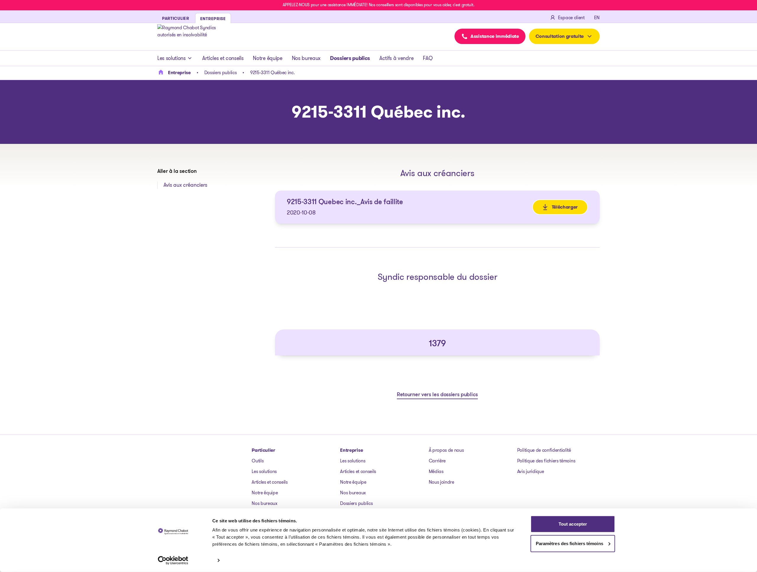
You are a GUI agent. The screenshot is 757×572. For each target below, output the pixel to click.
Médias (436, 471)
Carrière (437, 460)
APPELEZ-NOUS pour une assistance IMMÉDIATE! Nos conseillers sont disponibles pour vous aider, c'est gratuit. (378, 5)
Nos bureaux (306, 58)
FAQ (427, 58)
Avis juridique (530, 471)
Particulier (263, 450)
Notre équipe (267, 58)
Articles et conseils (223, 58)
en (597, 17)
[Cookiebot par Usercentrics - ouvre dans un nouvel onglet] (173, 560)
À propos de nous (446, 450)
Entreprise (351, 450)
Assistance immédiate (494, 36)
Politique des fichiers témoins (546, 460)
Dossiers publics (350, 58)
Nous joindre (441, 482)
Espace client (571, 17)
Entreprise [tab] (213, 19)
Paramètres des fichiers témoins (569, 543)
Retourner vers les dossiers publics (437, 395)
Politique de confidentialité (544, 450)
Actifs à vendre (396, 58)
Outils (257, 460)
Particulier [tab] (175, 18)
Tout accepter (573, 523)
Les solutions (171, 58)
